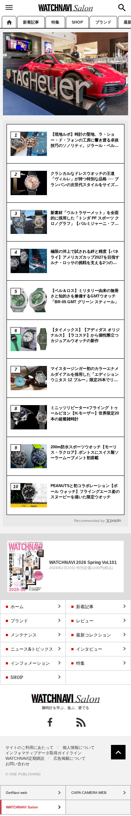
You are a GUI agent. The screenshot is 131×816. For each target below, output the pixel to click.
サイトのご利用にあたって (29, 747)
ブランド (103, 22)
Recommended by (89, 521)
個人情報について (79, 747)
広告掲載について (69, 758)
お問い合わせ (17, 764)
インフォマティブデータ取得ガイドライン (43, 753)
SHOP (77, 22)
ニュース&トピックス (32, 649)
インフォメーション (30, 663)
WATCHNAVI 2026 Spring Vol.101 (83, 562)
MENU (9, 7)
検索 (122, 7)
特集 (55, 22)
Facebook (50, 722)
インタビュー (89, 649)
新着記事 (31, 22)
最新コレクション (93, 635)
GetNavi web (65, 698)
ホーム (9, 22)
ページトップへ (118, 752)
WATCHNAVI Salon (65, 7)
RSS (81, 722)
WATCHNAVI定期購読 (24, 758)
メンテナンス (24, 635)
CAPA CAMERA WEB (89, 793)
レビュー (85, 620)
